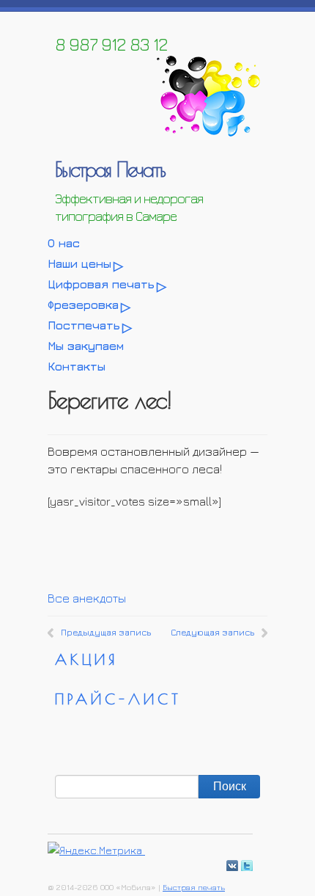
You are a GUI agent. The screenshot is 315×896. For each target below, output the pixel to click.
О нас (64, 243)
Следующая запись (212, 632)
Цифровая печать (101, 284)
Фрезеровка (83, 304)
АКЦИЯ (86, 659)
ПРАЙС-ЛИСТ (118, 699)
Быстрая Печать (110, 169)
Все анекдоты (87, 598)
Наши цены (79, 263)
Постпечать (84, 325)
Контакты (76, 366)
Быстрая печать (194, 887)
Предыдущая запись (106, 632)
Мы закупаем (86, 345)
